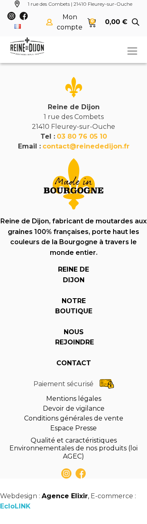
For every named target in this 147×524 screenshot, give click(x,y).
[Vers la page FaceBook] (81, 473)
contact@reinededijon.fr (85, 146)
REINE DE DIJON (73, 274)
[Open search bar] (135, 22)
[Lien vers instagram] (66, 473)
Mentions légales (73, 399)
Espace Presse (73, 428)
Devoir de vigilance (74, 408)
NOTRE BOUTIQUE (73, 306)
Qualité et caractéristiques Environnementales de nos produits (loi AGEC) (73, 448)
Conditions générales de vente (73, 418)
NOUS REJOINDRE (73, 337)
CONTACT (73, 363)
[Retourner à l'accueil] (27, 46)
